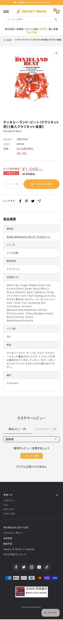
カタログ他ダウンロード (14, 554)
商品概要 (9, 219)
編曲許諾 (7, 544)
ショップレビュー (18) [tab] (45, 429)
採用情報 (7, 538)
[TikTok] (47, 567)
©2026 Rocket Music (31, 607)
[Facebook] (20, 201)
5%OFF (11, 173)
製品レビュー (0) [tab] (17, 429)
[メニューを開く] (6, 11)
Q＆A (5, 505)
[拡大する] (56, 52)
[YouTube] (39, 567)
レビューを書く (31, 455)
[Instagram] (31, 567)
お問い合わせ (8, 509)
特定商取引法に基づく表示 (16, 528)
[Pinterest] (26, 201)
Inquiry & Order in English (18, 549)
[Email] (39, 201)
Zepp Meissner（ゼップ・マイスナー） (28, 237)
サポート (8, 495)
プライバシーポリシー (13, 533)
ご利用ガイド (8, 500)
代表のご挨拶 (9, 514)
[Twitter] (32, 201)
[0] (58, 11)
